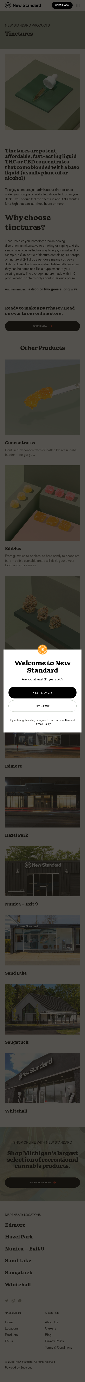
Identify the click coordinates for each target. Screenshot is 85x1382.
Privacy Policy (42, 724)
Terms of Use (62, 720)
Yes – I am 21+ (42, 692)
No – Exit (42, 706)
